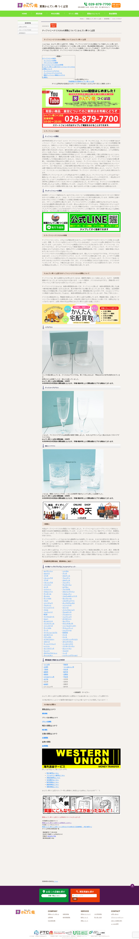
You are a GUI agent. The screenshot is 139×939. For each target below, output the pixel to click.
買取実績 (39, 14)
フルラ (46, 600)
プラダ (46, 575)
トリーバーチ (67, 605)
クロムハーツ (48, 591)
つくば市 (47, 664)
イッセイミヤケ (68, 644)
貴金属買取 (113, 14)
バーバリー (47, 585)
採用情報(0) (22, 33)
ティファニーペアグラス (51, 71)
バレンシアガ (48, 578)
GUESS (65, 632)
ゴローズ (47, 641)
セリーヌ (66, 607)
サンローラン (67, 585)
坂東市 (46, 672)
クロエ (46, 610)
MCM (45, 614)
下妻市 (46, 669)
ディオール (47, 594)
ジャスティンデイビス (70, 639)
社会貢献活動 (51, 920)
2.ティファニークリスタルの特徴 (52, 64)
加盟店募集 (66, 914)
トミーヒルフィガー (69, 626)
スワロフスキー (49, 639)
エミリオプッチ (49, 648)
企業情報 (50, 917)
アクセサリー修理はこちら (56, 775)
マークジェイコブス (50, 632)
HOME (24, 14)
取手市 (65, 672)
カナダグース (48, 635)
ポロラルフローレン (50, 653)
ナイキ (65, 635)
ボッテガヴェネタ (69, 603)
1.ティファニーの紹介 (49, 58)
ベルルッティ (67, 594)
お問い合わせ (114, 914)
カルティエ (66, 575)
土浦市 (46, 667)
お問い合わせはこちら (116, 5)
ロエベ (46, 619)
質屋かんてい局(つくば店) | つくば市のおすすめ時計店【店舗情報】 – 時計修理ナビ (67, 827)
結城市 (46, 684)
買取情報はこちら (53, 787)
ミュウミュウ (67, 616)
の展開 (56, 62)
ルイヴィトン (48, 571)
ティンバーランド (50, 644)
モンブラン (66, 621)
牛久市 (65, 669)
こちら (56, 881)
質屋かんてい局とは (53, 914)
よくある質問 (114, 924)
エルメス (47, 573)
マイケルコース (49, 616)
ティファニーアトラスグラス (53, 73)
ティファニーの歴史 (50, 60)
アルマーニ (47, 605)
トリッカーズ (48, 626)
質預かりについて (93, 14)
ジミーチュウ (48, 603)
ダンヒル (47, 596)
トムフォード (48, 612)
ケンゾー (47, 651)
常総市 (65, 664)
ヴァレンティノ (68, 628)
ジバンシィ (47, 589)
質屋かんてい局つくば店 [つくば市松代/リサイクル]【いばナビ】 (61, 817)
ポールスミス (48, 621)
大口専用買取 (98, 914)
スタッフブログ (117, 18)
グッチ (65, 573)
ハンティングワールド (70, 655)
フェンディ (66, 578)
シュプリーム (67, 630)
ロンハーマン (67, 648)
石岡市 (65, 674)
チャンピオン (48, 655)
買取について (84, 920)
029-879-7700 (99, 4)
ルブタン (66, 587)
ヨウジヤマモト (68, 641)
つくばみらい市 (68, 667)
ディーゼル (47, 598)
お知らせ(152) (23, 26)
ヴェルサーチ (67, 612)
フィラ (46, 630)
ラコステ (66, 651)
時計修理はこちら (53, 773)
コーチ (46, 587)
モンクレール (67, 598)
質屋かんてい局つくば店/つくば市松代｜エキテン (57, 823)
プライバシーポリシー (117, 917)
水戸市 (46, 679)
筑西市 (46, 674)
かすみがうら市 (49, 677)
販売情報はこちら (53, 782)
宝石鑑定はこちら (53, 780)
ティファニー (49, 62)
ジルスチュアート (69, 600)
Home (81, 18)
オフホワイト (67, 619)
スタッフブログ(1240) (25, 30)
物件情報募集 (66, 917)
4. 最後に (45, 77)
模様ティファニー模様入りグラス (54, 75)
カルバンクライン (69, 591)
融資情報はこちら (53, 784)
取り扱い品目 (98, 917)
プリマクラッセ (49, 623)
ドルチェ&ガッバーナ (70, 596)
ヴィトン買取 (73, 14)
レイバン (47, 646)
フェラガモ (66, 589)
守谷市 (65, 677)
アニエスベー (67, 614)
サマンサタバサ (68, 623)
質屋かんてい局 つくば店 (93, 18)
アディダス (47, 637)
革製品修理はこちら (53, 777)
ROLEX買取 (55, 14)
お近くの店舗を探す (116, 920)
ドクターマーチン (69, 646)
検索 (74, 899)
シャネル (66, 571)
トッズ (65, 653)
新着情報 (106, 18)
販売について (84, 917)
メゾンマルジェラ (69, 610)
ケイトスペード (49, 607)
